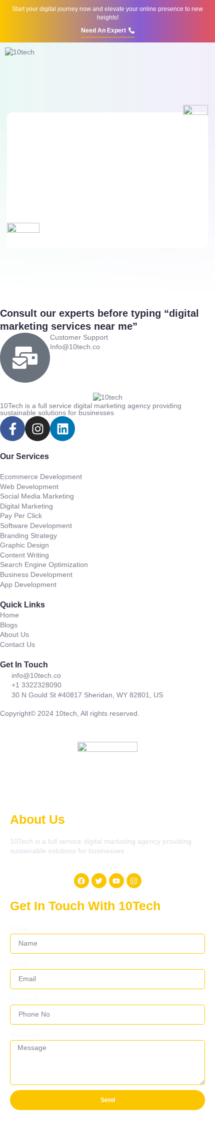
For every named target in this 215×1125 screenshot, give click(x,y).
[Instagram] (37, 428)
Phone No (27, 999)
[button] (202, 59)
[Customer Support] (25, 358)
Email (19, 964)
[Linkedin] (62, 428)
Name (19, 928)
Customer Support (79, 337)
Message (25, 1035)
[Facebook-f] (12, 428)
